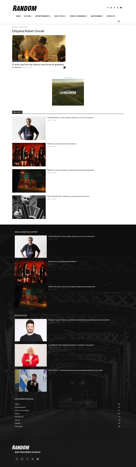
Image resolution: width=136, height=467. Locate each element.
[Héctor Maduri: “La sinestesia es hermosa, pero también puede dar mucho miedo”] (31, 380)
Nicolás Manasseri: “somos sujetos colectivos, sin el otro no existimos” (70, 117)
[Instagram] (111, 7)
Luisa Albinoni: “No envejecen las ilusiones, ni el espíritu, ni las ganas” (71, 345)
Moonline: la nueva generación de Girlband (61, 144)
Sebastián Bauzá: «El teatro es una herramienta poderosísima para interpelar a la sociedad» (79, 320)
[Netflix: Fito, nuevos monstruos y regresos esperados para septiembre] (29, 181)
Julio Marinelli (16, 67)
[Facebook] (108, 7)
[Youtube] (121, 7)
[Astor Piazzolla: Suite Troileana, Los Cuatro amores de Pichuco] (29, 207)
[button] (118, 21)
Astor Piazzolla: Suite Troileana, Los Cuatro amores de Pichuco (68, 196)
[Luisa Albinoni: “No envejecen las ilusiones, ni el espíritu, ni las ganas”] (31, 355)
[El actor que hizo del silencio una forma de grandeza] (38, 48)
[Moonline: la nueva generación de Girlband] (29, 154)
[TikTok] (114, 7)
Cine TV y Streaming (18, 61)
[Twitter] (117, 7)
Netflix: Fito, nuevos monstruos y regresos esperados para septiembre (70, 170)
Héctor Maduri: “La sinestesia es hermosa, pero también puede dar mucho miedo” (75, 370)
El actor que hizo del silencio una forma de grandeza (38, 64)
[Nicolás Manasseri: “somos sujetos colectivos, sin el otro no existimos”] (29, 128)
